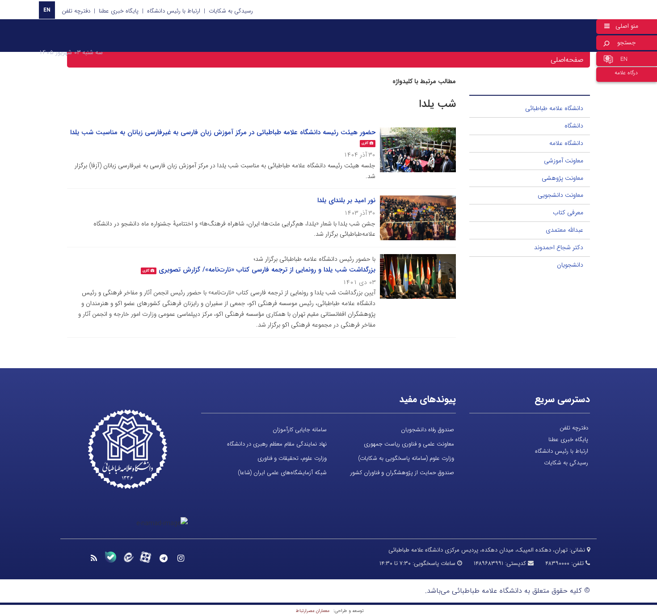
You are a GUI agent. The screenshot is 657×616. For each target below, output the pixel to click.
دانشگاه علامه (566, 143)
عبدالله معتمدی (564, 230)
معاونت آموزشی (563, 161)
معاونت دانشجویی (560, 195)
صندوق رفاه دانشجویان (427, 429)
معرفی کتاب (568, 212)
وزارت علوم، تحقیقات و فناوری (292, 458)
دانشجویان (570, 265)
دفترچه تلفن (76, 11)
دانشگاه (573, 126)
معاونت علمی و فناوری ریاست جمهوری (409, 444)
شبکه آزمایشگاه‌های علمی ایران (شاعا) (282, 472)
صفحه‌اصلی (567, 59)
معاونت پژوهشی (562, 178)
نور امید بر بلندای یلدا (346, 200)
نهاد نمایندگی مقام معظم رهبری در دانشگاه (277, 444)
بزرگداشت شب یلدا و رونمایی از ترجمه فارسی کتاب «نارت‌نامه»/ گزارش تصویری (267, 269)
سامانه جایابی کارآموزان (300, 429)
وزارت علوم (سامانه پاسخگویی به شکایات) (406, 458)
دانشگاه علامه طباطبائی (554, 108)
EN (47, 10)
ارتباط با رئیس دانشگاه (173, 11)
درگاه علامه (626, 72)
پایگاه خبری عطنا (119, 11)
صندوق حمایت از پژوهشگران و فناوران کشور (402, 472)
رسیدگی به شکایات (231, 11)
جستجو (626, 42)
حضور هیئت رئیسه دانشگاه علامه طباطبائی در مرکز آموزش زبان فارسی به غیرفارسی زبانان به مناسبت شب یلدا (222, 132)
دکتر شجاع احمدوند (558, 247)
